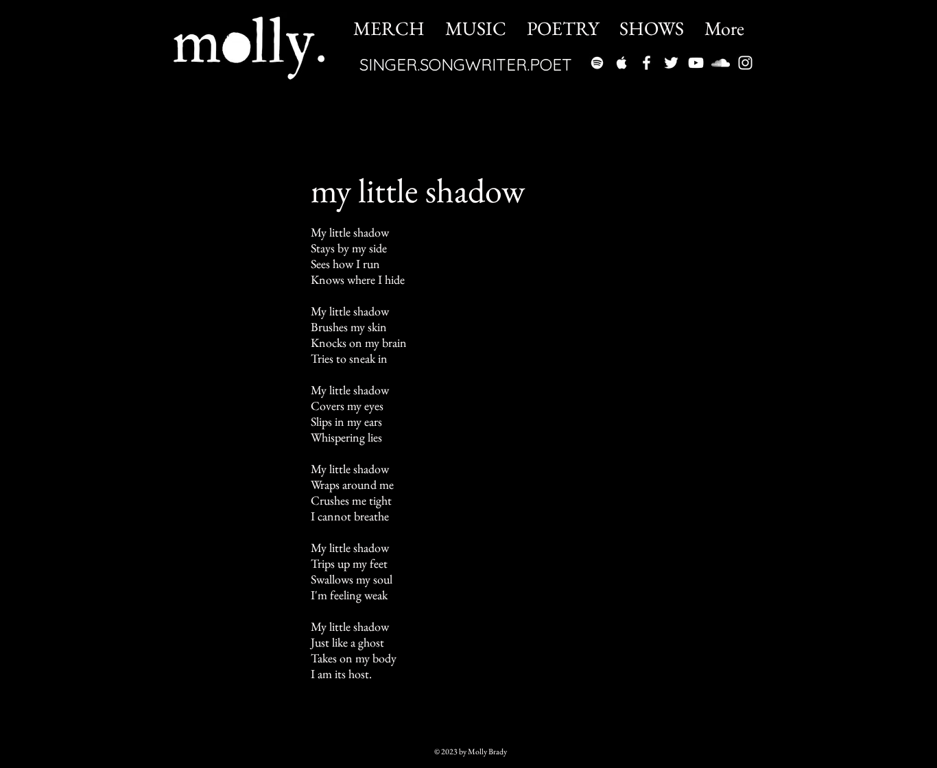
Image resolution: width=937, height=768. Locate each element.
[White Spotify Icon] (597, 62)
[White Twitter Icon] (671, 62)
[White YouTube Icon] (696, 62)
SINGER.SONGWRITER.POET (465, 64)
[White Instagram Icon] (745, 62)
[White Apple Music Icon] (622, 62)
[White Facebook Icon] (646, 62)
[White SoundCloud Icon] (720, 62)
